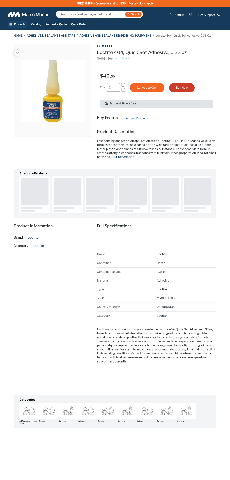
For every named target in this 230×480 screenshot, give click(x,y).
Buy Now (182, 87)
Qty (102, 87)
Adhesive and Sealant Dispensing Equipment (115, 35)
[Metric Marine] (29, 14)
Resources (51, 404)
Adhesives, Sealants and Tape (51, 35)
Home (18, 35)
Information (31, 404)
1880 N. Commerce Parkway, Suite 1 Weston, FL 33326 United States (106, 417)
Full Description (123, 157)
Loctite (105, 46)
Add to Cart (149, 87)
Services (80, 404)
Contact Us (102, 404)
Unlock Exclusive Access (171, 438)
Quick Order (78, 24)
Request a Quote (56, 24)
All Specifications (137, 118)
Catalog (36, 24)
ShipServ (156, 450)
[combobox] (99, 14)
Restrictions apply (141, 3)
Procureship (190, 450)
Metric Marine (37, 474)
